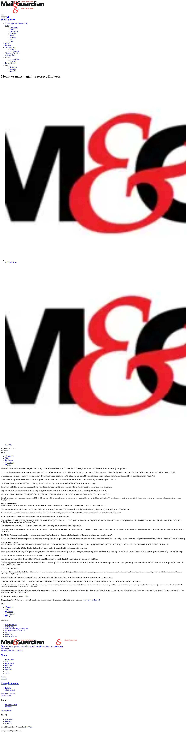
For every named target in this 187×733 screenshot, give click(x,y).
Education (8, 665)
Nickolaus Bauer (11, 262)
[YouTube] (14, 20)
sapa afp (8, 632)
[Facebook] (2, 20)
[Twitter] (10, 20)
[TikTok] (9, 20)
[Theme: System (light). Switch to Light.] (4, 17)
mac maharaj (9, 627)
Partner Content (6, 710)
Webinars (8, 707)
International (9, 663)
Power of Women (11, 705)
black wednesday (11, 625)
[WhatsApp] (12, 20)
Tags (2, 648)
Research (8, 721)
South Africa (9, 660)
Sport (7, 673)
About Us (8, 723)
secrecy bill (9, 634)
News (4, 655)
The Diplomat (10, 690)
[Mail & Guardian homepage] (93, 7)
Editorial (8, 688)
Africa (7, 661)
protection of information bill (15, 630)
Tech (7, 671)
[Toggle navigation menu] (2, 15)
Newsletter (9, 719)
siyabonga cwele (11, 636)
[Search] (8, 17)
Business (4, 679)
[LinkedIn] (5, 20)
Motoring (8, 669)
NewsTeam (28, 727)
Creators (7, 648)
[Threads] (7, 20)
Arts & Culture (6, 695)
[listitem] (5, 647)
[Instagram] (3, 20)
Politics (3, 677)
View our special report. (91, 600)
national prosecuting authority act (16, 629)
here (27, 596)
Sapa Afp (8, 445)
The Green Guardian (8, 694)
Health (7, 667)
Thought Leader (10, 683)
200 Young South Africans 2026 (12, 650)
